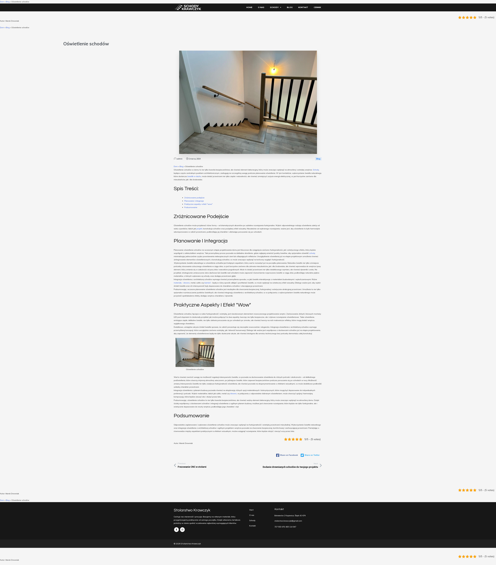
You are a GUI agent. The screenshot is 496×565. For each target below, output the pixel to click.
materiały (178, 283)
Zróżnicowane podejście (194, 198)
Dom (2, 2)
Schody (316, 170)
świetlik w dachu (194, 176)
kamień (208, 283)
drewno (186, 283)
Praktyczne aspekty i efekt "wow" (198, 204)
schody (312, 253)
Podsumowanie (190, 207)
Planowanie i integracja (194, 201)
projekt (199, 228)
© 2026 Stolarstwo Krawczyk (187, 544)
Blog (8, 2)
